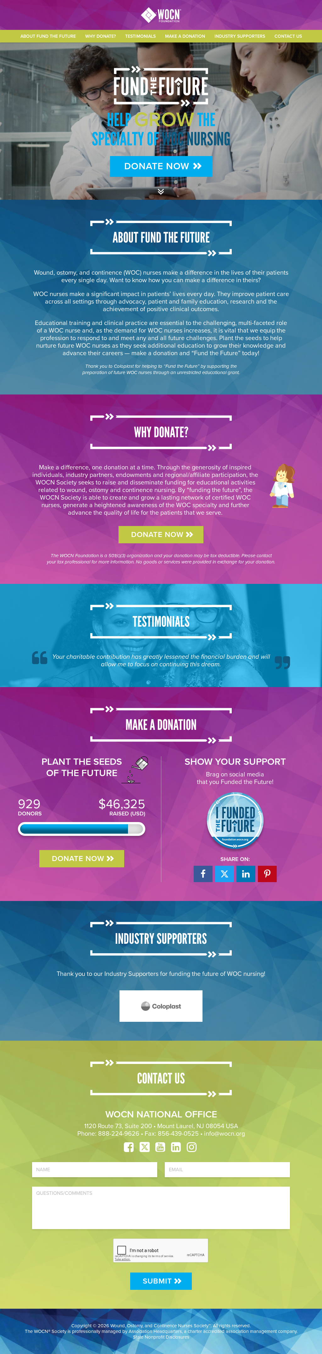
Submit (157, 1281)
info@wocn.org (224, 1134)
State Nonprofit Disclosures (161, 1337)
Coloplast (124, 366)
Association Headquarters (155, 1331)
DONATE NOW (157, 534)
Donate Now (156, 166)
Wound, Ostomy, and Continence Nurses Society (159, 1326)
